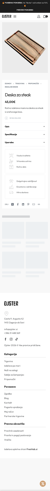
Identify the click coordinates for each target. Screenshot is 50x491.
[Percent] (43, 484)
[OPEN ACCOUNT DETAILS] (38, 16)
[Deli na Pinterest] (28, 204)
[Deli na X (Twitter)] (12, 204)
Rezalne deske (11, 87)
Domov (8, 83)
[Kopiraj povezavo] (39, 204)
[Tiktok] (16, 339)
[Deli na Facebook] (18, 204)
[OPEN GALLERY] (25, 47)
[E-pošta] (33, 204)
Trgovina (19, 83)
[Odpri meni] (14, 16)
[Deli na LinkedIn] (23, 204)
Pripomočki (33, 83)
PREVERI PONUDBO (25, 10)
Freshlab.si (32, 449)
